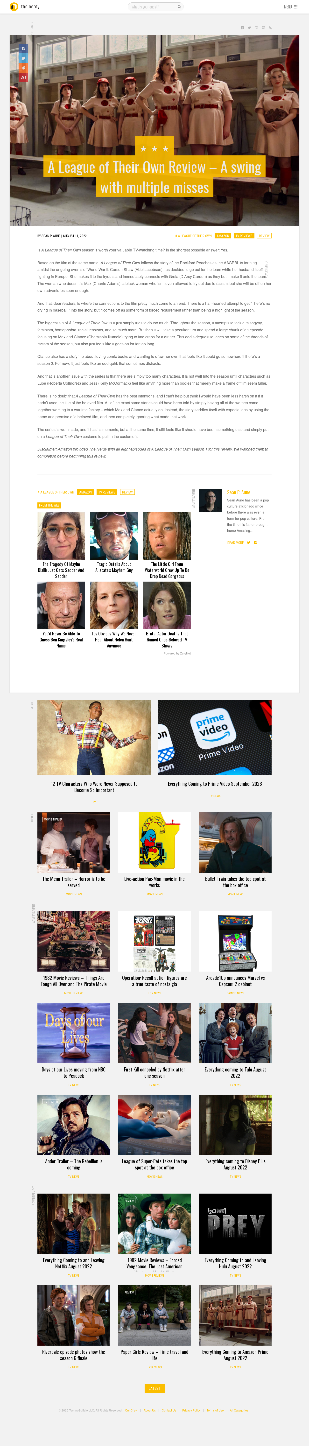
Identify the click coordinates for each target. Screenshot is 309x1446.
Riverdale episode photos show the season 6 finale (73, 1355)
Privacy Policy (191, 1410)
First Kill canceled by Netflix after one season (154, 1072)
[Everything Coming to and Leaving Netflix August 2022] (73, 1224)
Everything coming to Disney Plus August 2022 (235, 1164)
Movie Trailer (53, 819)
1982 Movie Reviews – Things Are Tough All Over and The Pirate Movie (74, 980)
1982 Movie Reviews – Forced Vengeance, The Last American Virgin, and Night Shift (154, 1266)
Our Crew (131, 1410)
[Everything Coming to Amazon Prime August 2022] (235, 1315)
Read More (235, 542)
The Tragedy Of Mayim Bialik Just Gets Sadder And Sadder (61, 569)
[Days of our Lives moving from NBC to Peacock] (73, 1033)
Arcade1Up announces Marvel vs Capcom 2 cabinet (235, 980)
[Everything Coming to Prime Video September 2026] (215, 737)
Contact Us (169, 1410)
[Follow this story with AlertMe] (23, 77)
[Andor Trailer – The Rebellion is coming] (73, 1125)
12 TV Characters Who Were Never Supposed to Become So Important (94, 786)
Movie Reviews (73, 993)
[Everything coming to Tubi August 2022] (235, 1033)
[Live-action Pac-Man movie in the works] (154, 842)
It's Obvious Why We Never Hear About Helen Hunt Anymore (114, 639)
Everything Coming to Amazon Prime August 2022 (235, 1355)
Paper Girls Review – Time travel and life (154, 1355)
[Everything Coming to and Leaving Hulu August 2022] (235, 1224)
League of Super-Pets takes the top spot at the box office (154, 1164)
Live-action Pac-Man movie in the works (154, 882)
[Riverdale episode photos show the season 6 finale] (73, 1315)
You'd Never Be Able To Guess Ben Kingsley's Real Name (61, 639)
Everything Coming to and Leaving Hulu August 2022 (235, 1263)
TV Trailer (51, 1102)
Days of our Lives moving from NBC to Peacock (73, 1072)
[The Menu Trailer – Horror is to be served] (73, 842)
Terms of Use (215, 1410)
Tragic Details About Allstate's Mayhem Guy (114, 566)
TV (94, 802)
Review (264, 236)
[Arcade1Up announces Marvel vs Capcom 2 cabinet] (235, 941)
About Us (150, 1410)
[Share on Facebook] (23, 48)
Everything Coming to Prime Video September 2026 (215, 783)
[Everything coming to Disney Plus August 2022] (235, 1125)
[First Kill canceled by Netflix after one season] (154, 1033)
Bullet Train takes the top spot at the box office (235, 882)
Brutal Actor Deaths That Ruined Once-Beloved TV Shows (167, 639)
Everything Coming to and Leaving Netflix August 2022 (74, 1263)
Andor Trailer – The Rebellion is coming (73, 1164)
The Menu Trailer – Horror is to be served (73, 882)
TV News (214, 796)
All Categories (239, 1410)
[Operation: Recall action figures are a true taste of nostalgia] (154, 941)
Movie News (74, 894)
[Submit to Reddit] (23, 68)
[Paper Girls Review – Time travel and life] (154, 1315)
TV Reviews (244, 236)
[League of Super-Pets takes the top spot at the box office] (154, 1125)
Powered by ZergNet (177, 653)
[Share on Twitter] (23, 58)
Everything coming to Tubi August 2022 (235, 1072)
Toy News (154, 993)
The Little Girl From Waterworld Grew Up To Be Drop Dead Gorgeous (167, 569)
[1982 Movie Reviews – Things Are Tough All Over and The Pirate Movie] (73, 941)
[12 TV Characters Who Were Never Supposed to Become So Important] (94, 737)
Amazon (223, 236)
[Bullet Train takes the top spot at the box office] (235, 842)
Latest (154, 1388)
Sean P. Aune (238, 492)
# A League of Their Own (193, 236)
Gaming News (235, 993)
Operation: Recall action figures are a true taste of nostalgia (154, 980)
